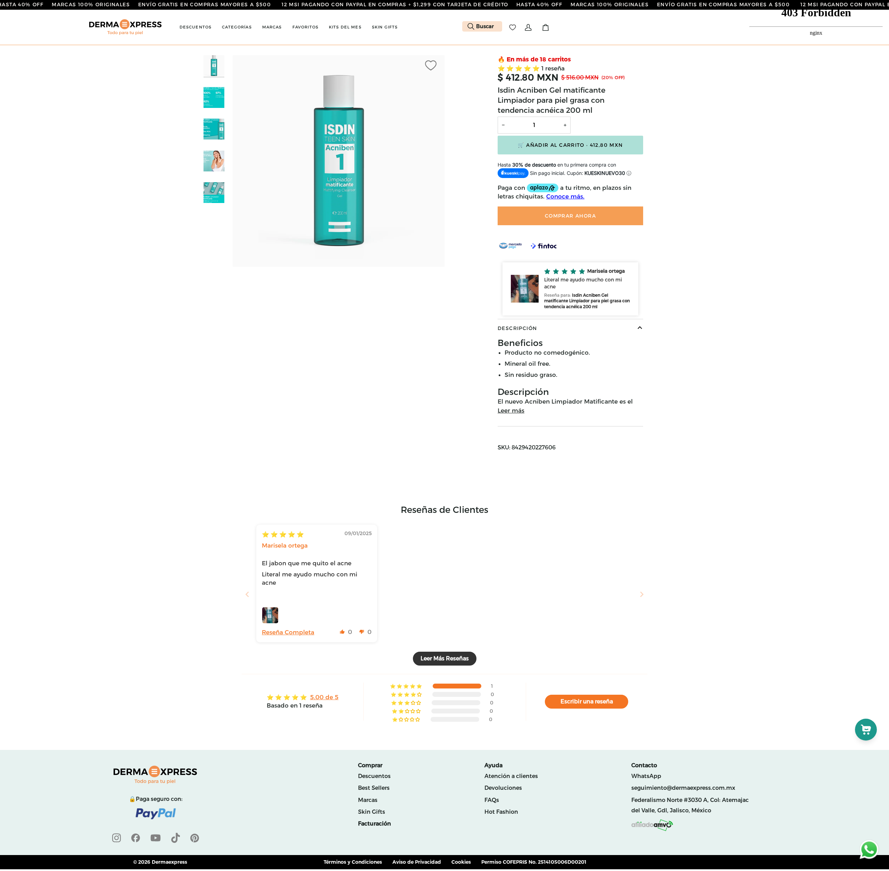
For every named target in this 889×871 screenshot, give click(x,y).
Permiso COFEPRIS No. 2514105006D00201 (534, 862)
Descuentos (374, 776)
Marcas (367, 800)
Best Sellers (374, 788)
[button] (195, 27)
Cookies (461, 862)
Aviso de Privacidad (416, 862)
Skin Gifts (371, 812)
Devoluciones (503, 788)
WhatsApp (646, 776)
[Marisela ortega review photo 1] (270, 615)
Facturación (374, 823)
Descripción (517, 328)
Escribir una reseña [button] (586, 701)
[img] (283, 534)
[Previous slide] (247, 594)
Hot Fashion (501, 812)
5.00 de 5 (324, 697)
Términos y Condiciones (353, 862)
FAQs (491, 800)
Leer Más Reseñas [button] (445, 658)
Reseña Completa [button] (288, 632)
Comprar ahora (570, 216)
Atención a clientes (511, 776)
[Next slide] (641, 594)
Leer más (511, 410)
